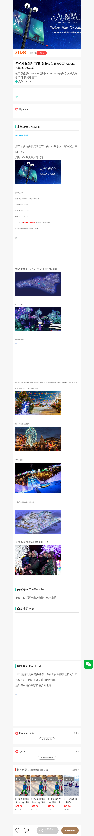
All (75, 733)
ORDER (70, 830)
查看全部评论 (47, 739)
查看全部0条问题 (47, 757)
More (74, 769)
